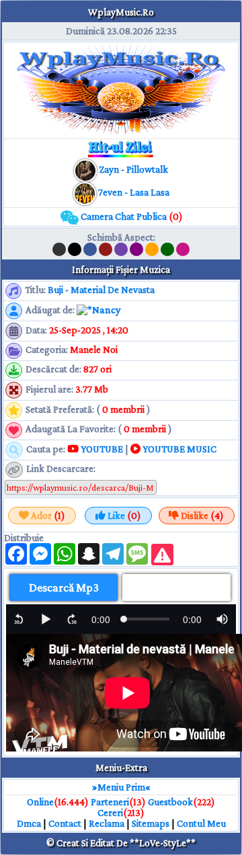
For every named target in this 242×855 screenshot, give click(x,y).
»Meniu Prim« (121, 787)
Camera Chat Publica (131, 216)
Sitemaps (150, 823)
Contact (64, 823)
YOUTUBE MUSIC (178, 449)
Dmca (29, 823)
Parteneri (110, 802)
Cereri (110, 812)
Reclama (106, 823)
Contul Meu (201, 823)
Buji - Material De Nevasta (101, 289)
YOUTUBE (101, 449)
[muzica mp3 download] (85, 192)
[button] (19, 619)
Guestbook (170, 802)
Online (40, 802)
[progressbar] (101, 619)
